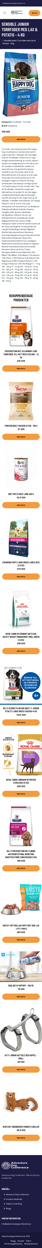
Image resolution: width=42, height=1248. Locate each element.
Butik (34, 13)
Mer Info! (21, 139)
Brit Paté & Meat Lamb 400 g (21, 494)
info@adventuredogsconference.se (14, 3)
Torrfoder (27, 122)
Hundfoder (17, 122)
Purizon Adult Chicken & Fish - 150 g (21, 425)
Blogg (8, 1208)
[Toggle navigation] (5, 13)
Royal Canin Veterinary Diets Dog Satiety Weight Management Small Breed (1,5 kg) (21, 636)
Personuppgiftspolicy (13, 1244)
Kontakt (20, 1241)
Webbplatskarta (31, 1244)
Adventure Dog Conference (17, 1194)
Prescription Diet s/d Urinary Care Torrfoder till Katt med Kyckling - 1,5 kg (21, 354)
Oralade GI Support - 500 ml (21, 985)
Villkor (28, 1241)
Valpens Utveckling (14, 1204)
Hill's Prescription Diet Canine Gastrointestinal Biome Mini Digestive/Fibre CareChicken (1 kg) (21, 854)
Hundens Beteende (14, 1199)
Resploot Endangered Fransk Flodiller (21, 1126)
